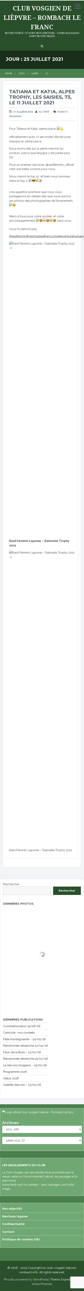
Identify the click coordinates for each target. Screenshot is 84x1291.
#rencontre (51, 236)
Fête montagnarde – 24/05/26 (24, 1039)
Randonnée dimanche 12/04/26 (25, 1045)
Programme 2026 (15, 1071)
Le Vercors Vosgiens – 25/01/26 (25, 1065)
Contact (8, 1232)
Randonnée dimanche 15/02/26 (25, 1058)
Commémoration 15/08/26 (21, 1026)
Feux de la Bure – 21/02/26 (22, 1052)
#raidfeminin (17, 236)
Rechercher (11, 884)
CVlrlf (45, 111)
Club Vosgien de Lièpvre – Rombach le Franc (42, 17)
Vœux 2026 (11, 1078)
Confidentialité (13, 1224)
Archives (10, 1122)
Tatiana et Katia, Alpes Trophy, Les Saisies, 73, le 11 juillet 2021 (42, 97)
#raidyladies (34, 236)
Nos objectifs (12, 1208)
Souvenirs (15, 116)
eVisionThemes (42, 1284)
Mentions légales (15, 1216)
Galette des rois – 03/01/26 (22, 1085)
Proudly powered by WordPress (26, 1279)
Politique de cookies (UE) (21, 1239)
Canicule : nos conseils (19, 1032)
